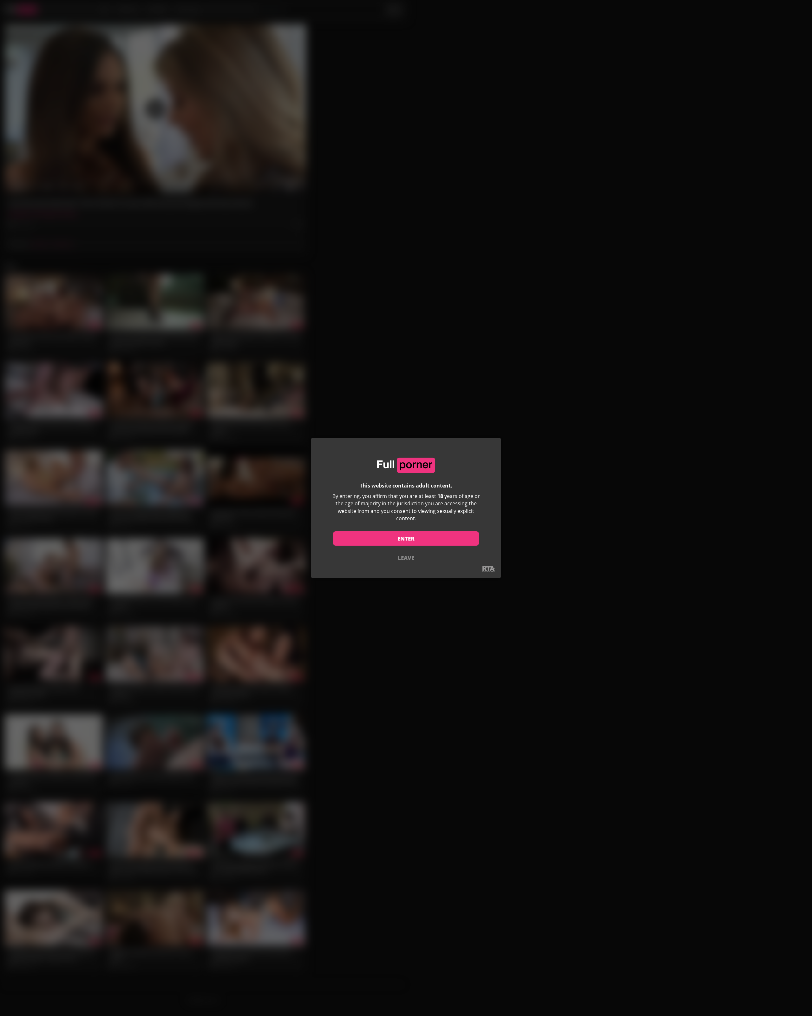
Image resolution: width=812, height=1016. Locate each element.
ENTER (406, 538)
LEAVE (406, 558)
